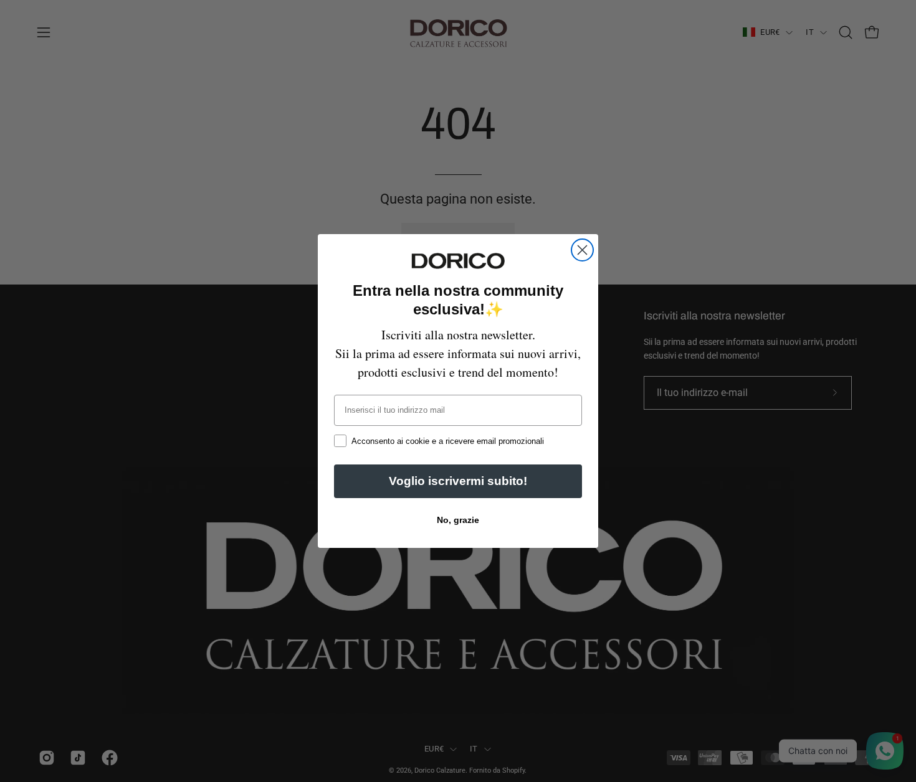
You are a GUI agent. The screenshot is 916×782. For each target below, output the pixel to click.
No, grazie (458, 520)
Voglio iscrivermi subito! (458, 481)
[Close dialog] (582, 250)
